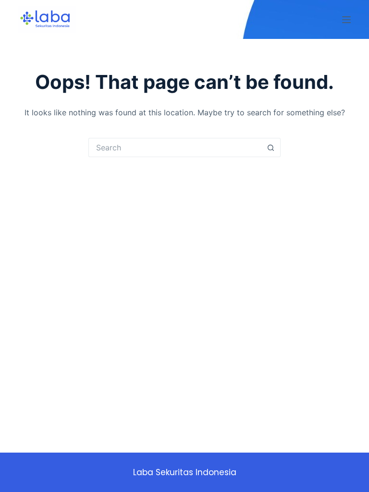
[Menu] (346, 19)
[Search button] (271, 147)
